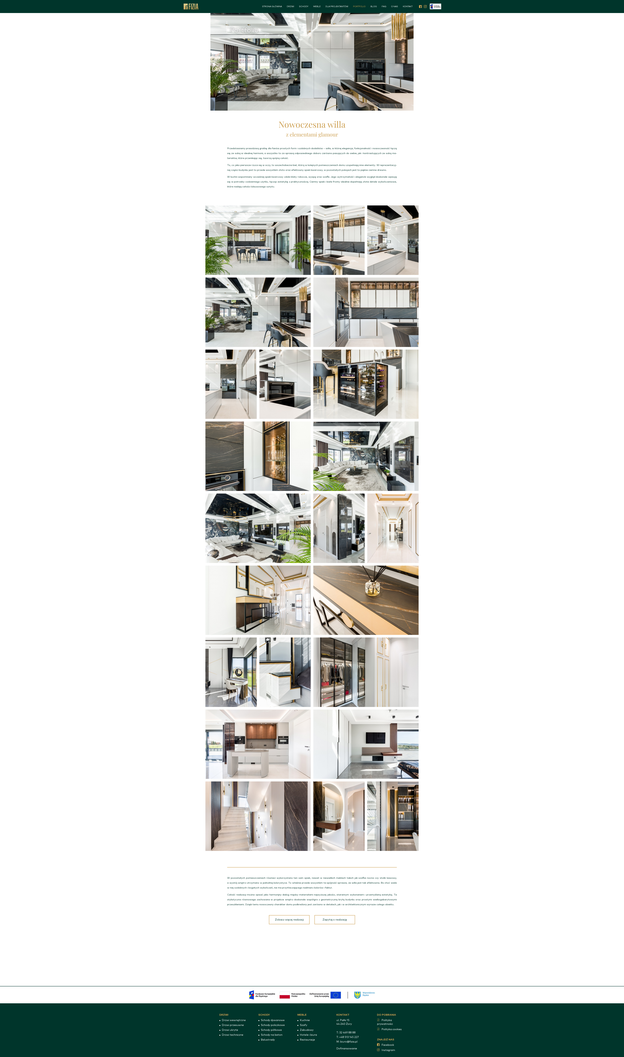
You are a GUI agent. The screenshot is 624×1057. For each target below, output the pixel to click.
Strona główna (272, 7)
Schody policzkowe (273, 1025)
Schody (303, 7)
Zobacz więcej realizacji (289, 919)
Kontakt (408, 7)
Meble (317, 7)
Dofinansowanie (346, 1048)
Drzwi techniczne (232, 1035)
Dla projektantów (336, 7)
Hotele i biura (308, 1035)
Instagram (388, 1050)
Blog (373, 7)
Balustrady (268, 1039)
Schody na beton (271, 1035)
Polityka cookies (392, 1029)
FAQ (384, 7)
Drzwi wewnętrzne (234, 1020)
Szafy (303, 1025)
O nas (394, 7)
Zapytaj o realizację (335, 919)
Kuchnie (305, 1020)
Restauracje (307, 1039)
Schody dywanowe (273, 1020)
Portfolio (359, 7)
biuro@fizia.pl (349, 1041)
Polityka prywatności (385, 1022)
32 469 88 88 (347, 1032)
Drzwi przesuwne (233, 1025)
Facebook (388, 1045)
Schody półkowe (271, 1030)
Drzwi (290, 7)
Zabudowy (306, 1030)
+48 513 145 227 (349, 1037)
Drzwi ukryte (230, 1030)
